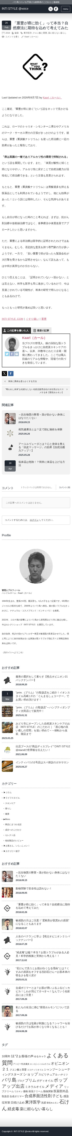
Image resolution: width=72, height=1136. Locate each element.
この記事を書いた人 (18, 330)
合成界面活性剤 (38, 1096)
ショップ (30, 1074)
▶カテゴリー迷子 (12, 851)
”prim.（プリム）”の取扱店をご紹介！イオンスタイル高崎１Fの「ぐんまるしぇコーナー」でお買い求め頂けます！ (43, 696)
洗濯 (43, 1102)
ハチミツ (63, 1074)
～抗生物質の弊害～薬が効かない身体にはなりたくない (41, 416)
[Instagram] (16, 354)
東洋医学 (28, 33)
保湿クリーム (35, 1091)
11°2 (14, 1056)
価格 (25, 1091)
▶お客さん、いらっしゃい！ (17, 846)
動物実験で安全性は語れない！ (34, 888)
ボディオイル (45, 1080)
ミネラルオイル (34, 1086)
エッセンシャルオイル (40, 1064)
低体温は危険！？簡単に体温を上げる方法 (41, 463)
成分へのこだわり (13, 830)
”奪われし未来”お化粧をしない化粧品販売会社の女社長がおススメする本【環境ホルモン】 (34, 391)
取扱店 (5, 1096)
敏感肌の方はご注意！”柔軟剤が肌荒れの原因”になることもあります (42, 922)
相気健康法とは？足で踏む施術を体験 (40, 429)
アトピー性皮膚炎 (21, 1064)
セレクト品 (10, 835)
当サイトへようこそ (13, 652)
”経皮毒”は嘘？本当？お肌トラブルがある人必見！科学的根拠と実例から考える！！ (42, 954)
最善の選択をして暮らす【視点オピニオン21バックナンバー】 (42, 678)
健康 (17, 33)
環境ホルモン (53, 1103)
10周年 (6, 1056)
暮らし (8, 808)
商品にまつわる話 (13, 824)
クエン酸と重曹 (40, 33)
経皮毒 (13, 1109)
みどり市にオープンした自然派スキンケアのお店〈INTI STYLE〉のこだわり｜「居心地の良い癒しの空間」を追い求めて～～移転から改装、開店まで (43, 728)
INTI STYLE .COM (12, 318)
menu (65, 9)
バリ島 (9, 1080)
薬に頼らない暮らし (57, 33)
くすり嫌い (32, 318)
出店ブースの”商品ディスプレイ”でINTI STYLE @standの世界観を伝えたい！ (43, 748)
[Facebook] (12, 354)
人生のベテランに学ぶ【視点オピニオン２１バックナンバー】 (43, 938)
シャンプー (51, 1069)
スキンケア (10, 803)
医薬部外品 (61, 1091)
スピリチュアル (48, 1074)
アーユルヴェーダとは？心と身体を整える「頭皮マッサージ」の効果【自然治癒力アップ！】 (41, 447)
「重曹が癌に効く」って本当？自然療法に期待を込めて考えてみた (43, 906)
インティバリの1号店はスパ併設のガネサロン (42, 762)
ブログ (20, 1080)
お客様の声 (26, 1056)
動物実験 (48, 1091)
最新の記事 (43, 330)
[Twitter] (7, 354)
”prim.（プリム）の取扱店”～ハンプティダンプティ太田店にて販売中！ (43, 709)
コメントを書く (12, 36)
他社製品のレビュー (14, 840)
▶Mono (7, 819)
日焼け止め (18, 1102)
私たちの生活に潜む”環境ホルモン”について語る (42, 1009)
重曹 (44, 318)
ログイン (34, 520)
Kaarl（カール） (32, 36)
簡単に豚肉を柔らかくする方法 (22, 381)
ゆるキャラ (40, 1056)
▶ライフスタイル (12, 798)
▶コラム (8, 792)
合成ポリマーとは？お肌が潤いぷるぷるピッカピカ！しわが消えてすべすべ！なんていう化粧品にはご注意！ (43, 991)
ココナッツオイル (35, 1070)
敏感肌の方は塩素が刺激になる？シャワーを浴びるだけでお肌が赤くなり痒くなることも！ (43, 1025)
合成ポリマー (17, 1096)
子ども (57, 1096)
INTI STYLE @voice (15, 8)
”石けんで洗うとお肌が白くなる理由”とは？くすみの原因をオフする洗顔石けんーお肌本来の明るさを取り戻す (43, 972)
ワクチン (18, 1091)
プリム (30, 1080)
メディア (54, 1086)
